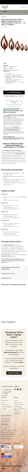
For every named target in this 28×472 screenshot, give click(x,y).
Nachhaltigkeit (5, 404)
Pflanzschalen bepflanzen (17, 413)
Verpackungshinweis (6, 436)
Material (3, 402)
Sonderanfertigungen (6, 406)
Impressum (4, 428)
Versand (13, 66)
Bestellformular (5, 421)
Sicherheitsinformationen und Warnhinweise (10, 268)
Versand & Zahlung (19, 404)
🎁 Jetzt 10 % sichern (14, 373)
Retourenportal (18, 402)
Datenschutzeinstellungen (8, 434)
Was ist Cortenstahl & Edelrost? (19, 409)
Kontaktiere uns (6, 278)
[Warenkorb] (22, 7)
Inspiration (4, 408)
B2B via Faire (4, 423)
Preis (4, 63)
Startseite (3, 16)
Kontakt (16, 400)
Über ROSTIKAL (5, 400)
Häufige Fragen (18, 406)
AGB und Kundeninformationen (9, 430)
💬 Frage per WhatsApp (14, 106)
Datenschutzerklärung (7, 432)
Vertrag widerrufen (6, 438)
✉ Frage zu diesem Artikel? (14, 102)
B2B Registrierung (5, 418)
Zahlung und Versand (8, 273)
